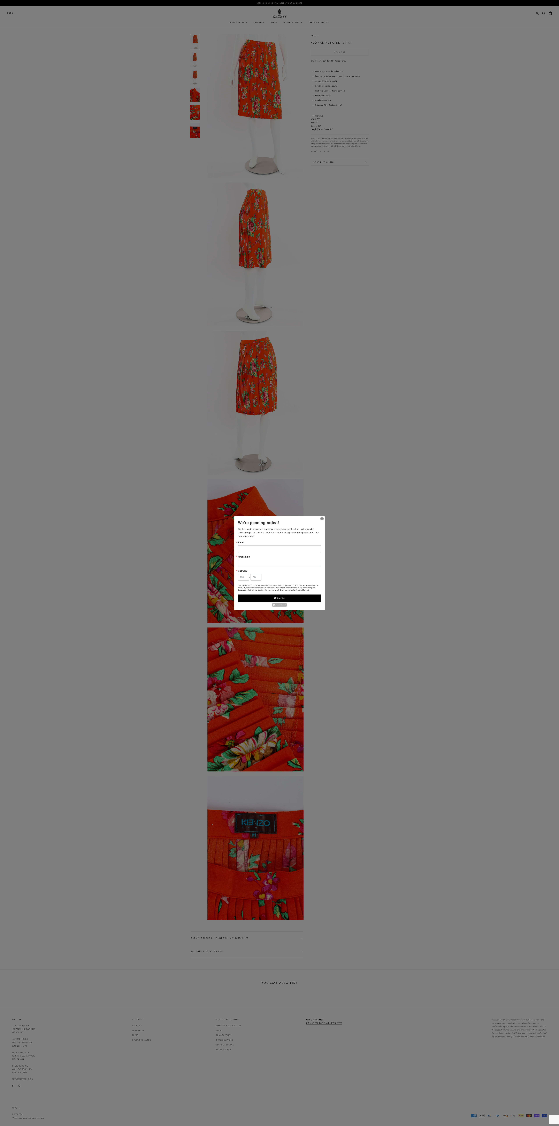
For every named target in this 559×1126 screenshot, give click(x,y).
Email (241, 542)
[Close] (322, 518)
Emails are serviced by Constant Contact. (294, 590)
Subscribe (279, 598)
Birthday (242, 571)
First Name (244, 557)
